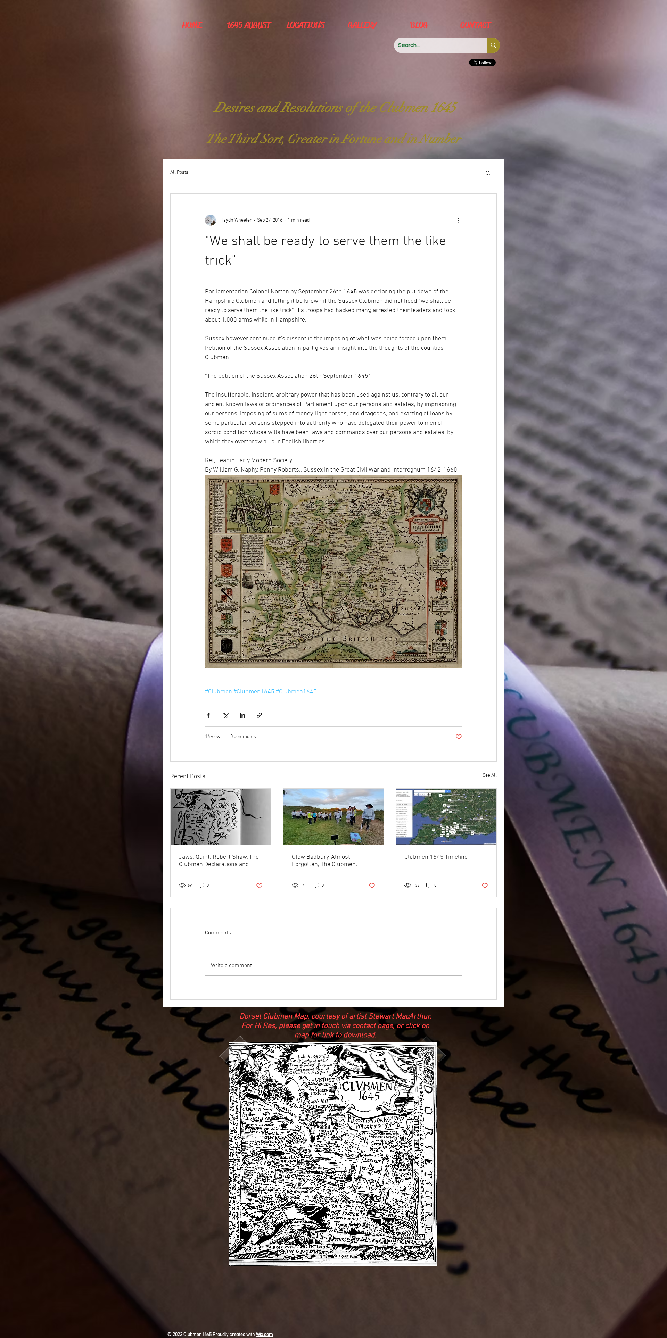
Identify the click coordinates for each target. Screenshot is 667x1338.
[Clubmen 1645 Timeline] (446, 817)
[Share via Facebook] (208, 715)
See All (490, 776)
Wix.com (264, 1335)
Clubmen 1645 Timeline (436, 857)
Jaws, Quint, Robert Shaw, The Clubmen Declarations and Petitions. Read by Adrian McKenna (219, 861)
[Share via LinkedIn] (242, 715)
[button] (488, 172)
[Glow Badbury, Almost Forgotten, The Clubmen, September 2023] (333, 817)
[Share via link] (259, 715)
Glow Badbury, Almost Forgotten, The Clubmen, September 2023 (324, 861)
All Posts (179, 172)
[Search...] (493, 45)
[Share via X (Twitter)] (225, 715)
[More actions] (458, 220)
